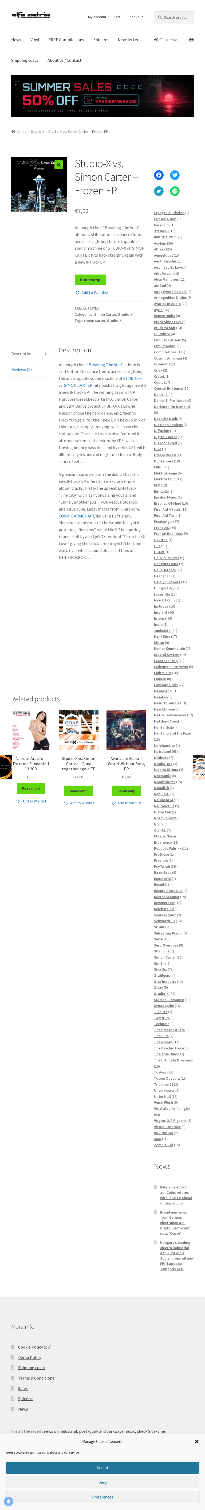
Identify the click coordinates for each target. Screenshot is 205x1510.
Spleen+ (100, 39)
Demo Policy (29, 1357)
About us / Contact (65, 60)
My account (97, 16)
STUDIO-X (132, 378)
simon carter (94, 320)
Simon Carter (105, 314)
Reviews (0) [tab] (21, 369)
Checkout (135, 16)
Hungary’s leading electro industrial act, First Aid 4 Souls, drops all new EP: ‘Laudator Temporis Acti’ (177, 1255)
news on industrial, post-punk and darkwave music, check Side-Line (104, 1431)
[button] (196, 1441)
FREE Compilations (66, 39)
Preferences (102, 1497)
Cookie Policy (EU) (35, 1347)
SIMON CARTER (78, 385)
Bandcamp (90, 279)
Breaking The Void (105, 364)
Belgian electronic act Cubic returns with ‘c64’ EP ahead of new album (176, 1195)
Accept (102, 1467)
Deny (102, 1482)
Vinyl (34, 39)
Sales (23, 1388)
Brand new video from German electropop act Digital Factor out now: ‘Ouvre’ (175, 1223)
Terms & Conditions (36, 1378)
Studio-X (37, 131)
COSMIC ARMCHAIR (76, 516)
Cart (117, 16)
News (16, 39)
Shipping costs (24, 60)
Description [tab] (22, 353)
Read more (31, 788)
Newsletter (128, 39)
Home (22, 131)
